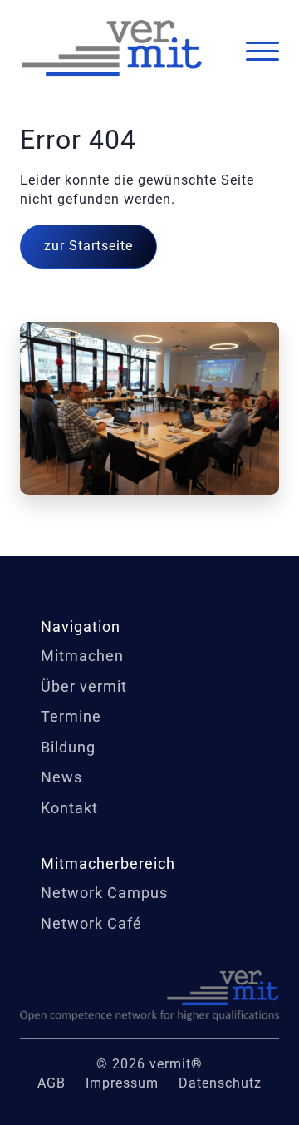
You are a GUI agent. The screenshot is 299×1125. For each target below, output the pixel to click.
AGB (51, 1083)
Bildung (68, 747)
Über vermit (84, 686)
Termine (71, 716)
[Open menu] (262, 52)
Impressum (122, 1083)
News (61, 777)
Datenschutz (220, 1083)
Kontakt (69, 808)
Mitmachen (82, 655)
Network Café (91, 923)
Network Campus (104, 892)
